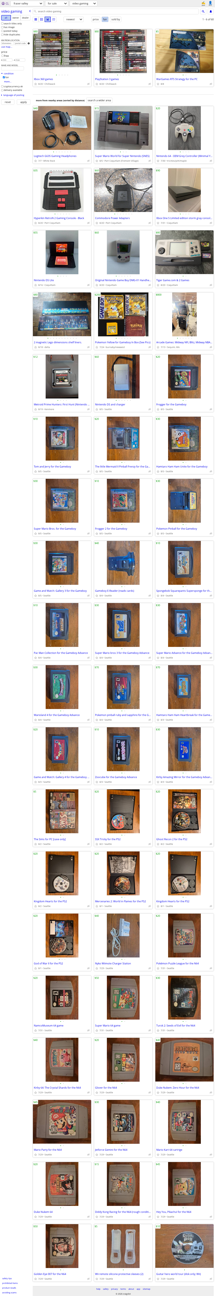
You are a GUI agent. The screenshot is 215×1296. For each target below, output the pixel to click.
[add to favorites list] (35, 84)
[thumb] (42, 19)
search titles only (13, 23)
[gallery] (48, 19)
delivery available (13, 90)
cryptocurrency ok (13, 86)
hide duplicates (12, 34)
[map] (54, 19)
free (6, 56)
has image (9, 27)
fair (7, 77)
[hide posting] (88, 84)
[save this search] (211, 11)
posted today (10, 30)
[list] (36, 19)
